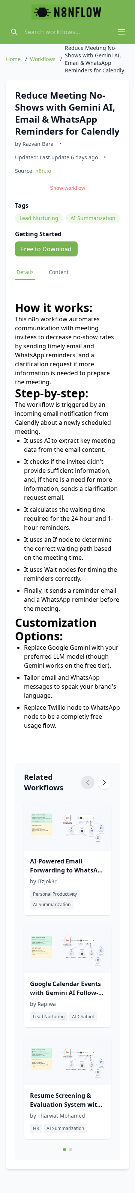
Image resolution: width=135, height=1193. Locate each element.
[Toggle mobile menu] (121, 31)
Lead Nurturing (39, 218)
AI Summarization (93, 218)
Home (13, 59)
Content (59, 272)
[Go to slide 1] (64, 1149)
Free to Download (46, 249)
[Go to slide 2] (70, 1149)
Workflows (43, 59)
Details (25, 272)
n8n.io (43, 170)
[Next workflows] (104, 782)
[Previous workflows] (87, 782)
